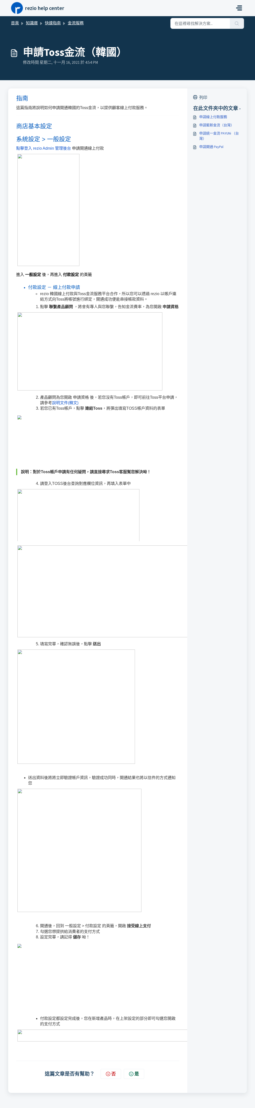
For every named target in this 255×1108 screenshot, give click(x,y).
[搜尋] (237, 23)
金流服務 (76, 22)
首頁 (15, 22)
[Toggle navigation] (239, 7)
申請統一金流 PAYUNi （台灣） (219, 136)
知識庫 (32, 22)
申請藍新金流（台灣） (216, 125)
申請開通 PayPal (211, 146)
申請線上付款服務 (213, 117)
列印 (203, 97)
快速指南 (53, 22)
